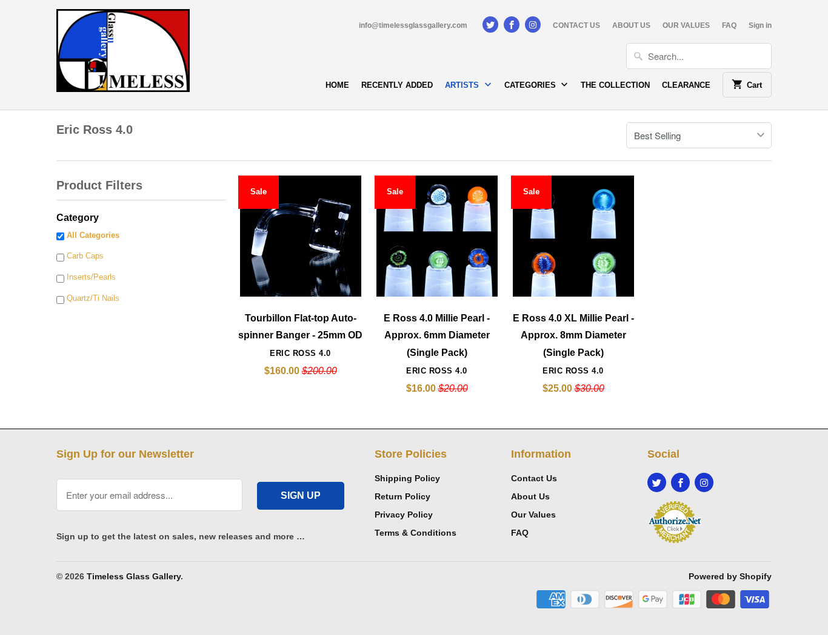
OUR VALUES (686, 25)
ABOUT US (631, 25)
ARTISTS (463, 85)
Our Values (533, 514)
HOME (337, 85)
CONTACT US (576, 25)
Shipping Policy (407, 478)
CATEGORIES (531, 85)
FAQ (729, 25)
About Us (530, 496)
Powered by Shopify (730, 576)
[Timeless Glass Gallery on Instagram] (533, 24)
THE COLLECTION (615, 85)
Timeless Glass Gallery (134, 576)
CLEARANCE (686, 85)
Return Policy (402, 496)
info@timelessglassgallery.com (413, 25)
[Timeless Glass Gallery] (123, 54)
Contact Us (534, 478)
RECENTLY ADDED (397, 85)
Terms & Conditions (415, 533)
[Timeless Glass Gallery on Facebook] (511, 24)
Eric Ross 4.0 (94, 129)
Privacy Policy (404, 514)
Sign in (760, 25)
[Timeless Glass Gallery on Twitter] (490, 24)
